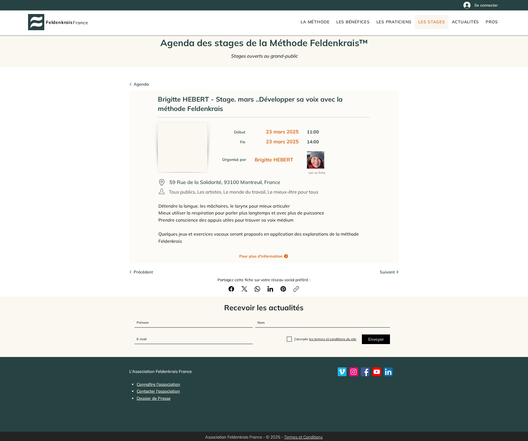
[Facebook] (231, 289)
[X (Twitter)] (244, 289)
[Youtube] (376, 371)
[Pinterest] (283, 289)
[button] (491, 22)
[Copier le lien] (296, 289)
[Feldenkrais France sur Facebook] (365, 371)
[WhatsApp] (257, 289)
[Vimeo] (342, 371)
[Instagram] (353, 371)
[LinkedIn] (270, 289)
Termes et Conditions (303, 437)
